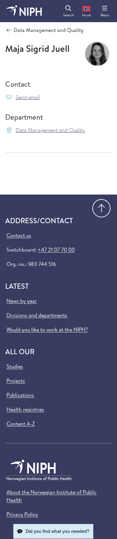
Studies (14, 366)
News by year (21, 300)
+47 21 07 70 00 (56, 249)
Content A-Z (20, 423)
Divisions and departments (36, 315)
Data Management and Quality (50, 130)
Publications (20, 395)
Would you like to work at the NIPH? (47, 329)
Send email (28, 97)
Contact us (18, 235)
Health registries (25, 409)
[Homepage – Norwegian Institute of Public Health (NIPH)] (24, 11)
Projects (15, 380)
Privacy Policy (22, 514)
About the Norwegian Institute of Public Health (51, 495)
